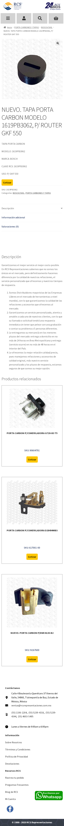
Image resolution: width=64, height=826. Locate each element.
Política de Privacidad (16, 756)
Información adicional (13, 217)
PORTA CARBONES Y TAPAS (26, 27)
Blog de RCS (11, 791)
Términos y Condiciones (17, 749)
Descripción (8, 208)
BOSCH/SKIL (46, 27)
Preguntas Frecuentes (17, 784)
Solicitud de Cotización (56, 18)
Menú (8, 18)
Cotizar (7, 182)
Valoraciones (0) (10, 226)
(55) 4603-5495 (25, 716)
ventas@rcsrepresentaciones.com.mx (31, 705)
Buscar (40, 18)
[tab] (32, 208)
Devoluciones (12, 763)
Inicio (9, 27)
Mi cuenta (24, 18)
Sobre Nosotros (13, 742)
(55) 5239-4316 (36, 712)
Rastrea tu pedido (14, 777)
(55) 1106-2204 (19, 712)
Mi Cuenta (10, 799)
